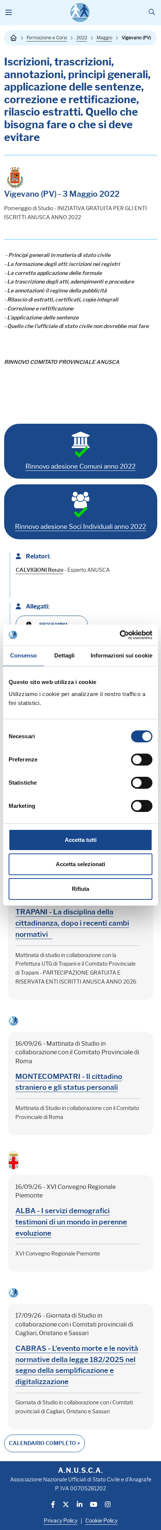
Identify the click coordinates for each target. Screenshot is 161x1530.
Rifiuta (80, 889)
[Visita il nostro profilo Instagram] (107, 1505)
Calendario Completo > (44, 1443)
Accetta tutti (81, 840)
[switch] (141, 760)
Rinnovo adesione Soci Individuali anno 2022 (80, 526)
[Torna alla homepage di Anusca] (80, 12)
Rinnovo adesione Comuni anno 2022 (80, 466)
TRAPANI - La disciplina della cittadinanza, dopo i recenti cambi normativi (72, 923)
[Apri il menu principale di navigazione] (8, 12)
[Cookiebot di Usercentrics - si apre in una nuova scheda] (119, 635)
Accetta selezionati (80, 864)
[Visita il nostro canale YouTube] (93, 1505)
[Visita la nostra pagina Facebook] (53, 1505)
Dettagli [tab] (64, 655)
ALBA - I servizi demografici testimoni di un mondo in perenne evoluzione (71, 1222)
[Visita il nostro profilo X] (66, 1505)
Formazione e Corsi (47, 37)
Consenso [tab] (23, 655)
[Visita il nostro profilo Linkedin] (79, 1505)
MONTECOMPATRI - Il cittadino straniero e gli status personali (68, 1082)
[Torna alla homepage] (13, 38)
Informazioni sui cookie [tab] (121, 655)
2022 (81, 37)
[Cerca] (151, 12)
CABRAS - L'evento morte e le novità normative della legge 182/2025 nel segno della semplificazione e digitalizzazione (76, 1365)
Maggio (104, 37)
